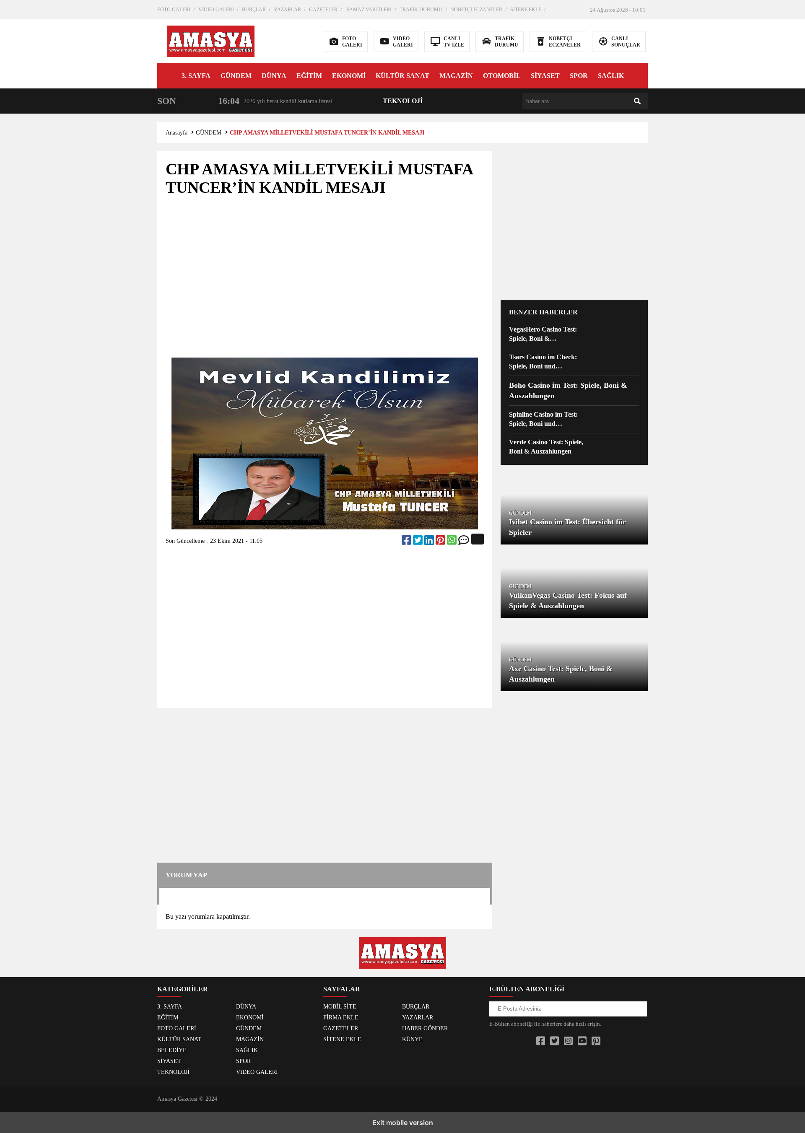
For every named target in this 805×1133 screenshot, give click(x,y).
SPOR (579, 75)
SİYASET (545, 75)
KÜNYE (412, 1039)
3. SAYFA (196, 75)
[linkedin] (430, 541)
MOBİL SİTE (339, 1006)
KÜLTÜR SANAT (402, 75)
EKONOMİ (349, 75)
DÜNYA (274, 75)
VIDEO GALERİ (216, 10)
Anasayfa (176, 133)
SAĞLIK (611, 75)
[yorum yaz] (463, 541)
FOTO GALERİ (173, 10)
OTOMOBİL (502, 75)
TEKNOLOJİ (403, 100)
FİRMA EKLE (340, 1017)
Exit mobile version (402, 1122)
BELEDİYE (172, 1050)
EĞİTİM (309, 75)
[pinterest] (441, 541)
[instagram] (568, 1041)
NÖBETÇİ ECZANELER (476, 10)
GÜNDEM (236, 75)
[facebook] (407, 541)
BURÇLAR (254, 10)
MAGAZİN (456, 75)
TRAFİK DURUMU (421, 10)
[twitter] (418, 541)
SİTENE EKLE (525, 10)
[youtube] (582, 1041)
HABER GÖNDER (425, 1028)
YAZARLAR (287, 10)
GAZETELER (323, 10)
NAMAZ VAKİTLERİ (368, 10)
